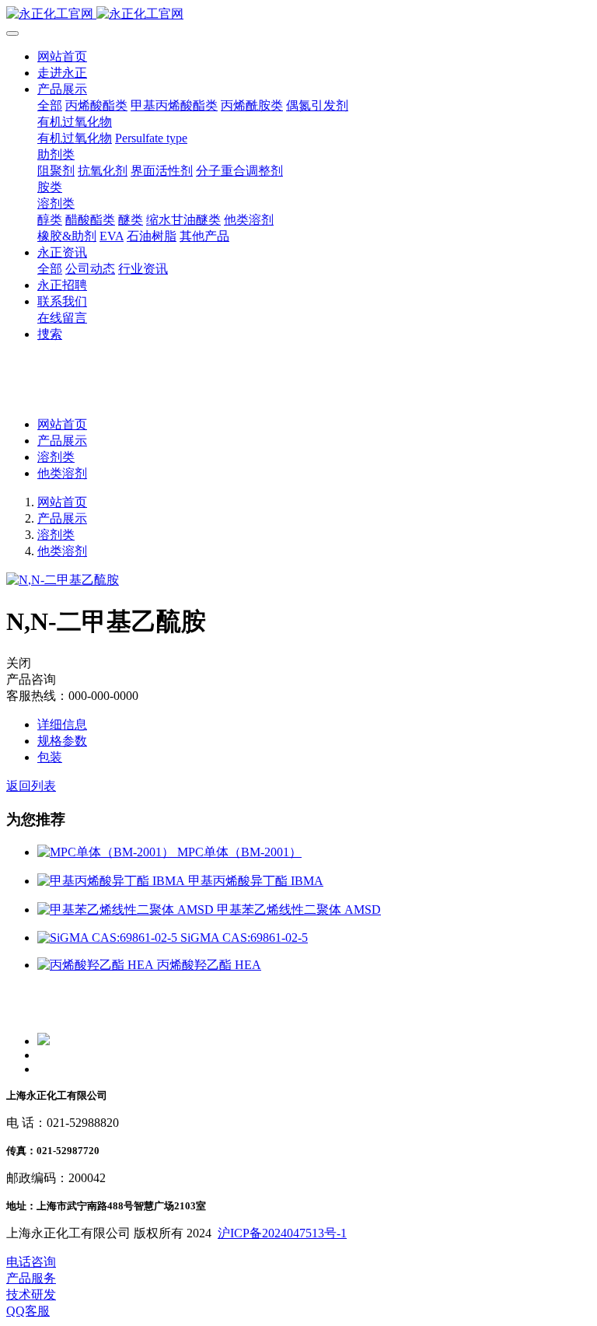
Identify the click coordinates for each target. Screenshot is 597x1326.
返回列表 (31, 785)
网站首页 (62, 56)
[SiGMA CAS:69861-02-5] (108, 937)
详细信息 (62, 724)
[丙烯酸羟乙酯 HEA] (97, 964)
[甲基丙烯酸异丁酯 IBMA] (112, 880)
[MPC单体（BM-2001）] (107, 852)
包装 (49, 757)
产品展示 (62, 440)
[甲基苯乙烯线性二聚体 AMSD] (127, 909)
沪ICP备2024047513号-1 (282, 1233)
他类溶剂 (62, 473)
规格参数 (62, 740)
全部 (49, 105)
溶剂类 (56, 457)
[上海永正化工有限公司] (298, 14)
